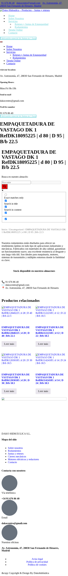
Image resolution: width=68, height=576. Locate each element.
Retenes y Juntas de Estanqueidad (31, 24)
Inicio (4, 229)
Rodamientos (19, 57)
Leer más (9, 344)
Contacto (12, 32)
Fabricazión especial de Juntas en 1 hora (18, 38)
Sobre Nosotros (14, 49)
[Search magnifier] (5, 186)
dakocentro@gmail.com (28, 3)
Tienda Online (13, 60)
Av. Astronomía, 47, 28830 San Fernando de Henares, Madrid (31, 4)
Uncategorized (16, 229)
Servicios (10, 52)
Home (9, 46)
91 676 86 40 (8, 3)
